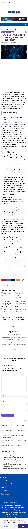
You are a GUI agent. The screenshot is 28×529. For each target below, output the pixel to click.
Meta (12, 32)
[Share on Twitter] (5, 285)
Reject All (15, 525)
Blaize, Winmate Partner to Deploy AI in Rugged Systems (7, 319)
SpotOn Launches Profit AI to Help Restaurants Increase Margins (14, 6)
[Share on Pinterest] (7, 285)
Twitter (24, 344)
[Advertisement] (14, 75)
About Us (3, 477)
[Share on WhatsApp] (13, 285)
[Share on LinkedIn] (10, 285)
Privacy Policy (4, 487)
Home (2, 28)
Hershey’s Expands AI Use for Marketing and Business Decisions (20, 304)
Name (3, 395)
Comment (4, 374)
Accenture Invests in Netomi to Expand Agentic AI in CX (20, 319)
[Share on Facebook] (2, 285)
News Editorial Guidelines (7, 484)
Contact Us (4, 480)
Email (3, 401)
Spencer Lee (6, 42)
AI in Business (9, 28)
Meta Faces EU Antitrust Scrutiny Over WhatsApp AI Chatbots (6, 304)
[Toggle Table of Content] (17, 113)
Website (3, 408)
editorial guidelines (12, 273)
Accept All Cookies (23, 525)
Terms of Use (4, 490)
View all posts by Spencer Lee (14, 334)
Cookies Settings (6, 525)
